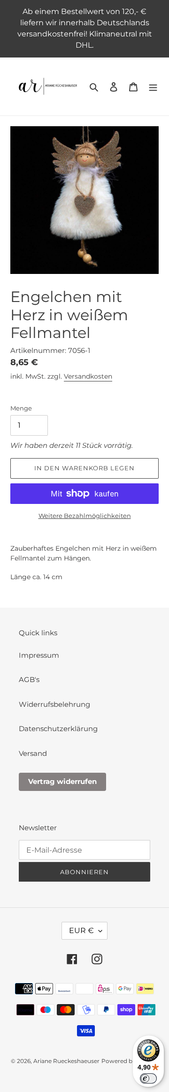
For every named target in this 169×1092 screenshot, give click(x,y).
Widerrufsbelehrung (54, 704)
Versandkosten (88, 376)
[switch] (148, 1078)
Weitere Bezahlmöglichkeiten (84, 515)
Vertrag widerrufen (62, 781)
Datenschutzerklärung (58, 728)
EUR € (81, 930)
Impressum (39, 655)
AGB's (29, 679)
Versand (33, 753)
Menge (21, 408)
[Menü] (153, 87)
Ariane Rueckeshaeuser (66, 1060)
